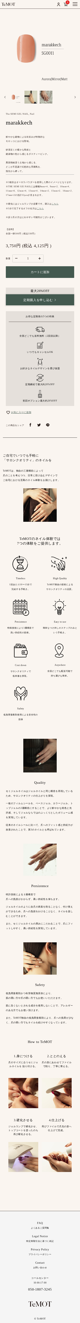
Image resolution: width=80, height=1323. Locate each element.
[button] (15, 97)
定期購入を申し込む (38, 300)
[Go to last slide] (5, 97)
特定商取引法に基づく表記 (40, 1238)
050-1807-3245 (40, 1289)
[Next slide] (75, 97)
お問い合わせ (40, 1265)
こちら (55, 204)
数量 (8, 258)
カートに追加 (40, 272)
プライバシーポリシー (40, 1251)
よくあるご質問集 (40, 1225)
